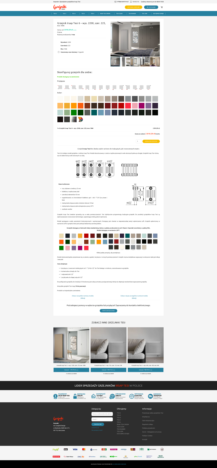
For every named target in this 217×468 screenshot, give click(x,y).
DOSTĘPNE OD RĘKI (123, 433)
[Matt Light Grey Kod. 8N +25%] (148, 99)
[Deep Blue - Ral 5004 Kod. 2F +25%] (121, 113)
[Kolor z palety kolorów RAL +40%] (81, 119)
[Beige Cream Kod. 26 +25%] (60, 106)
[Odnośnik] (60, 7)
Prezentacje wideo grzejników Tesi (152, 413)
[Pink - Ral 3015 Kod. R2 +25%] (135, 106)
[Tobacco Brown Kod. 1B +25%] (121, 99)
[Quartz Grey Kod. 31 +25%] (60, 119)
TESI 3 (119, 415)
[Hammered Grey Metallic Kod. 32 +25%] (67, 119)
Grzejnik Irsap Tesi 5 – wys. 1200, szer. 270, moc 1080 (71, 365)
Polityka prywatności (148, 428)
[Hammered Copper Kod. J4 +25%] (94, 106)
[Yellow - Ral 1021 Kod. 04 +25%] (67, 106)
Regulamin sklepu (147, 424)
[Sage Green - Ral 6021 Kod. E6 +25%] (67, 113)
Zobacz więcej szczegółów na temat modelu (134, 296)
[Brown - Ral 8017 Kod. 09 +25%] (101, 106)
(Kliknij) (83, 298)
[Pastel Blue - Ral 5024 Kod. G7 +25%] (101, 113)
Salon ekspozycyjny (148, 420)
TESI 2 (119, 413)
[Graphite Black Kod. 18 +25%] (148, 113)
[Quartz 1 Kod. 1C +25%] (87, 99)
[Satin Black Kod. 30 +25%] (155, 113)
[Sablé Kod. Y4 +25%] (101, 99)
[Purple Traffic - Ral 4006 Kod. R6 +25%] (142, 106)
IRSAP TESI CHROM (123, 424)
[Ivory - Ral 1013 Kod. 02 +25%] (94, 99)
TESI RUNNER (121, 429)
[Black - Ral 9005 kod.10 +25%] (135, 113)
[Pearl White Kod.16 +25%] (81, 99)
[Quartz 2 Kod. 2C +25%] (108, 99)
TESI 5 (119, 420)
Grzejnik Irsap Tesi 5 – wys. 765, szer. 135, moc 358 (108, 365)
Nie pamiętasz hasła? (97, 430)
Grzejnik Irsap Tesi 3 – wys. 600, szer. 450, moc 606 (145, 365)
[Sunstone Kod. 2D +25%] (114, 99)
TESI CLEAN (120, 426)
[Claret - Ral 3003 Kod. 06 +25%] (108, 106)
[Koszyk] (162, 7)
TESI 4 (119, 417)
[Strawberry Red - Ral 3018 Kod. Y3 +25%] (128, 106)
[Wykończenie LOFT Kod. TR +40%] (74, 119)
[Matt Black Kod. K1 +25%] (142, 113)
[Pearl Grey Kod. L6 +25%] (142, 99)
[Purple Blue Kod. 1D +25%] (155, 106)
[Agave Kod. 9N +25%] (87, 113)
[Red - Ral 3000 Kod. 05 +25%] (121, 106)
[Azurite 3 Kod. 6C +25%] (114, 113)
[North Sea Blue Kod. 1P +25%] (94, 113)
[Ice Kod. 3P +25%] (60, 113)
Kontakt (144, 439)
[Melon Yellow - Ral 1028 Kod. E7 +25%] (74, 106)
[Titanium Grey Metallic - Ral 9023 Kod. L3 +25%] (128, 99)
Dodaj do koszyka (151, 141)
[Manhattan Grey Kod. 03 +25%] (155, 99)
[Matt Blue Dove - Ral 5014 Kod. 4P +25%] (108, 113)
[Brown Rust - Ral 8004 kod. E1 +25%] (87, 106)
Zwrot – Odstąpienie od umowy (151, 432)
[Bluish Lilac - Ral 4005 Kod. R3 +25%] (148, 106)
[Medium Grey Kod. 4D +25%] (135, 99)
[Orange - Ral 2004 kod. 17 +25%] (81, 106)
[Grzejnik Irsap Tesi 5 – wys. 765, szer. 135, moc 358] (108, 328)
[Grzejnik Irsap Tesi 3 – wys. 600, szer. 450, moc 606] (146, 328)
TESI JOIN (120, 431)
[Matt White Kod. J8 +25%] (74, 99)
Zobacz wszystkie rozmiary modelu (83, 296)
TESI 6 (119, 422)
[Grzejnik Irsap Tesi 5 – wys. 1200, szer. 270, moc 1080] (71, 328)
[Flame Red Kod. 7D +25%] (114, 106)
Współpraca (146, 417)
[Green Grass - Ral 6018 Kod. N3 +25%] (74, 113)
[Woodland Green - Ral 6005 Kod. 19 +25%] (81, 113)
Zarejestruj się (95, 427)
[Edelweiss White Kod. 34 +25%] (67, 99)
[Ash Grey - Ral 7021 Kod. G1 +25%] (128, 113)
